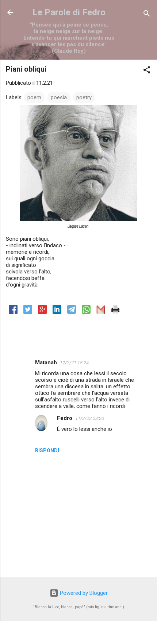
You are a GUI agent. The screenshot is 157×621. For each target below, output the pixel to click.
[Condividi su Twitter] (27, 312)
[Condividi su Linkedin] (57, 312)
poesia (59, 97)
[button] (146, 71)
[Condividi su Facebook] (13, 312)
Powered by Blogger (83, 593)
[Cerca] (146, 15)
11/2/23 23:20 (89, 418)
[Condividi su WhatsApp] (86, 312)
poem (34, 97)
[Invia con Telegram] (71, 312)
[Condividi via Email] (100, 312)
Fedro (64, 418)
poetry (84, 97)
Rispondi (47, 450)
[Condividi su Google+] (42, 312)
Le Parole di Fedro (69, 12)
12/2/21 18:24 (74, 362)
